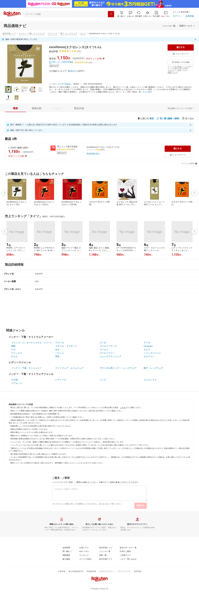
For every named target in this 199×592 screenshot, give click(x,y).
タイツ (83, 33)
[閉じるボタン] (196, 39)
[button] (130, 14)
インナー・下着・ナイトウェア (32, 33)
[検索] (111, 14)
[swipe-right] (194, 192)
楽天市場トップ (9, 33)
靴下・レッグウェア (68, 33)
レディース (52, 33)
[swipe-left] (4, 192)
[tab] (15, 108)
